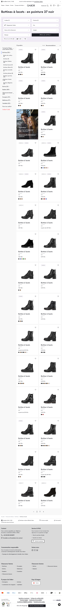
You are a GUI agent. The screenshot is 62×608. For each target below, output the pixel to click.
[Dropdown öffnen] (4, 5)
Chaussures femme (10, 516)
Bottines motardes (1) (7, 70)
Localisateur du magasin (8, 584)
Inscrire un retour (37, 537)
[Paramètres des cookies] (59, 604)
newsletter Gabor (38, 1)
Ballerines (19, 568)
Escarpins (19, 566)
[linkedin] (37, 550)
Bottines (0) (6, 58)
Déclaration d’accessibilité (35, 600)
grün (23, 258)
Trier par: (43, 45)
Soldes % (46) (6, 109)
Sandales (19, 571)
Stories (11, 5)
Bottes (4, 568)
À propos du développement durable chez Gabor (15, 554)
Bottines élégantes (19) (7, 83)
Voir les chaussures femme (37, 605)
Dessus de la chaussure (10, 30)
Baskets (4, 571)
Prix (34, 25)
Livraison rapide (44, 520)
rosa (47, 167)
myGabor (19, 584)
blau (43, 167)
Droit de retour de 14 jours (8, 522)
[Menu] (10, 603)
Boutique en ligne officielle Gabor (27, 520)
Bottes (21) (5, 86)
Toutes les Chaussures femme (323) (8, 49)
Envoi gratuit (58, 520)
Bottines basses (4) (8, 64)
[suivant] (43, 511)
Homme (7, 5)
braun (21, 74)
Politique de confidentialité (37, 598)
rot (44, 198)
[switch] (8, 605)
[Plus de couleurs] (26, 352)
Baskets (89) (6, 89)
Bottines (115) (6, 52)
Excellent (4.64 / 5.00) (7, 520)
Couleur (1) (6, 20)
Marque (6, 34)
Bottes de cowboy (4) (7, 56)
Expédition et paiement (24, 598)
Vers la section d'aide (38, 535)
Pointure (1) (35, 20)
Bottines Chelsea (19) (7, 62)
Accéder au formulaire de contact (13, 538)
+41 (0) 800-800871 (8, 535)
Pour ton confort (7, 106)
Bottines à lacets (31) (7, 80)
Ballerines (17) (6, 100)
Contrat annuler (38, 541)
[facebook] (35, 550)
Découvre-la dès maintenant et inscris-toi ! (27, 135)
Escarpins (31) (6, 97)
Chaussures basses (7, 574)
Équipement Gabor (11, 25)
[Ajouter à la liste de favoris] (35, 49)
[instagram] (32, 550)
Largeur (35, 30)
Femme (2, 5)
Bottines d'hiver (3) (7, 67)
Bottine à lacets (24, 67)
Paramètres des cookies (39, 601)
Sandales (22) (6, 103)
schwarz (18, 74)
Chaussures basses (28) (7, 93)
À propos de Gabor (19, 5)
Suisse (37, 582)
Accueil (2, 516)
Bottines (16, 516)
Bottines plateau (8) (8, 73)
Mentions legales (24, 600)
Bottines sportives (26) (7, 76)
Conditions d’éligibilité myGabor (24, 601)
